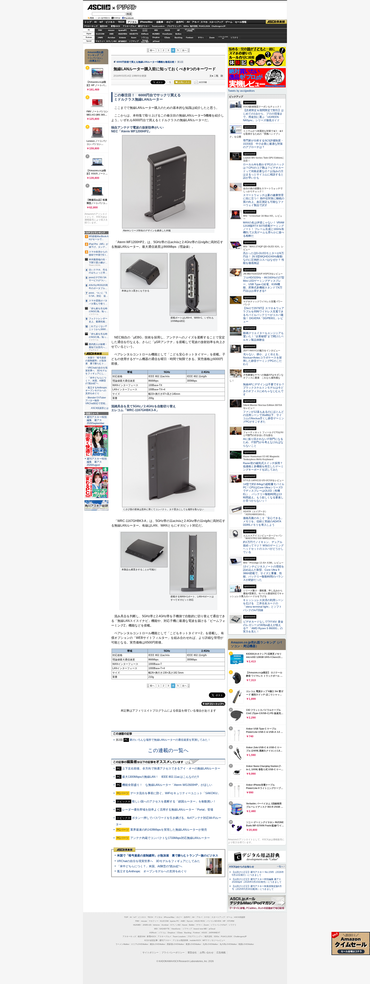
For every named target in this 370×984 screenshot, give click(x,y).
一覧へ (280, 866)
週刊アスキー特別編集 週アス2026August (97, 461)
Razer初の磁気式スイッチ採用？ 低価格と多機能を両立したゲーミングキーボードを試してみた (264, 466)
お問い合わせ (207, 952)
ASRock (145, 34)
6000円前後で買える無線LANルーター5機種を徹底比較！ (147, 62)
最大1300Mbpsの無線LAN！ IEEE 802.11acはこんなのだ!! (160, 776)
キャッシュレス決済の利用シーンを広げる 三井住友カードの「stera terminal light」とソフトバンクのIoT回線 (263, 605)
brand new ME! (200, 929)
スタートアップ (216, 22)
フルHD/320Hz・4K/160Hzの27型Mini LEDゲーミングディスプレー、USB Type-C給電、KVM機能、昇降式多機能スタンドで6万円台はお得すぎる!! (263, 284)
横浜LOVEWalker (157, 944)
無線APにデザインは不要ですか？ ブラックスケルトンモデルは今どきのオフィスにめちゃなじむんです (265, 389)
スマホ (204, 22)
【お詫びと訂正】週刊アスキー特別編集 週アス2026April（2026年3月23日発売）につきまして (257, 880)
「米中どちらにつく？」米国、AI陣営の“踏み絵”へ (149, 866)
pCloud (156, 41)
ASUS (167, 30)
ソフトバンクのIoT (223, 37)
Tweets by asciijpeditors (241, 90)
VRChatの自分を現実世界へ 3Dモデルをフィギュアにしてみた (158, 861)
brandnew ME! (145, 41)
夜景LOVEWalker (193, 944)
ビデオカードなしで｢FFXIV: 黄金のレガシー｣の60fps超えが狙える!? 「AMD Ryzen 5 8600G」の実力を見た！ (263, 626)
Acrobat (111, 37)
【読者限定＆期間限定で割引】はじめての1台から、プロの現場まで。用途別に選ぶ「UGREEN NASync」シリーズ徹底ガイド (263, 115)
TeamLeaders (158, 26)
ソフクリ (234, 37)
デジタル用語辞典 (180, 940)
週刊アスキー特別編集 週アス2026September (97, 420)
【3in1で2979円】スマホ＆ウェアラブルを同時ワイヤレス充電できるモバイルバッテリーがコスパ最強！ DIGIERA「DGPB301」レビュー (263, 315)
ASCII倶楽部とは (99, 408)
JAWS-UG (147, 925)
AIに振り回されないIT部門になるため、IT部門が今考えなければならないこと (263, 442)
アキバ (195, 22)
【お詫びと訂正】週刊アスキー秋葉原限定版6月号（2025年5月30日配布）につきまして (257, 887)
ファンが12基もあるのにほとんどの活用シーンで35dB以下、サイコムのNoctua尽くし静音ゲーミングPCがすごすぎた (263, 416)
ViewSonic (167, 34)
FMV (100, 30)
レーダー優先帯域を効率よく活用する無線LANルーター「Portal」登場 (167, 809)
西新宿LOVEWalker (175, 944)
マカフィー (100, 41)
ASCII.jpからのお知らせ (241, 866)
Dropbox (156, 37)
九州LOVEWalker (210, 944)
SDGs (186, 26)
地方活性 (194, 26)
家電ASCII (115, 26)
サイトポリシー (150, 952)
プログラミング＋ (195, 936)
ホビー (169, 22)
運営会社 (192, 952)
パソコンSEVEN (145, 30)
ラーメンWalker (122, 944)
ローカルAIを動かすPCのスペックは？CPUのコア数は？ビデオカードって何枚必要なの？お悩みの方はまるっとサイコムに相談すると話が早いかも (263, 171)
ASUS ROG (122, 34)
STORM (230, 921)
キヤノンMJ (111, 41)
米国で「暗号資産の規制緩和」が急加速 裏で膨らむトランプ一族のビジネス (167, 855)
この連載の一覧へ (168, 750)
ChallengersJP (218, 26)
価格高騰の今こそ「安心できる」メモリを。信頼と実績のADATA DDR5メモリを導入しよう (263, 521)
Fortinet (189, 37)
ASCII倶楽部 (276, 22)
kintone (122, 37)
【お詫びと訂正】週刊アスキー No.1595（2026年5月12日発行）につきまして (258, 873)
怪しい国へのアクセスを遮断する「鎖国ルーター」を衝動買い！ (174, 801)
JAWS (100, 37)
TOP (126, 917)
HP (178, 30)
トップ (87, 22)
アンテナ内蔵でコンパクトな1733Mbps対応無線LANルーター (170, 837)
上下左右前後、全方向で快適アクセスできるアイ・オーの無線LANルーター (171, 768)
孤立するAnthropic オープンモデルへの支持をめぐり (152, 871)
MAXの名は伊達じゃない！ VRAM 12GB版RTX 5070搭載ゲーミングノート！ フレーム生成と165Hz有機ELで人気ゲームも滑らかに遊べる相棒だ (263, 229)
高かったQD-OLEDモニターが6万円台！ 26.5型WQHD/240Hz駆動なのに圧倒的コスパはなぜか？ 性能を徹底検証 (263, 258)
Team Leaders (179, 936)
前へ (152, 50)
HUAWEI (156, 34)
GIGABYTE (133, 34)
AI (95, 22)
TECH (121, 22)
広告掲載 (221, 952)
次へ (184, 50)
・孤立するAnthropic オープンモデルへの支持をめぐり (96, 390)
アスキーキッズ (91, 26)
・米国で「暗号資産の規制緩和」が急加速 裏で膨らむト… (95, 360)
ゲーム (228, 22)
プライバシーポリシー (173, 952)
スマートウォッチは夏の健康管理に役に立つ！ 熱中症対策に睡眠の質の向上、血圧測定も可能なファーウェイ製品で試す (263, 200)
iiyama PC (174, 921)
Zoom (211, 37)
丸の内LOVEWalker (228, 944)
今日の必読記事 (151, 940)
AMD (111, 34)
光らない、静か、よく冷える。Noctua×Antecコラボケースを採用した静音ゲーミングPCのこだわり (262, 359)
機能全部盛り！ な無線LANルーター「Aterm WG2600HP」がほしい (167, 784)
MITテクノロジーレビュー (214, 940)
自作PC (180, 22)
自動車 (159, 22)
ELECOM (100, 34)
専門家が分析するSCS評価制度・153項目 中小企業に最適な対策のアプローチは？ (263, 144)
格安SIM (103, 26)
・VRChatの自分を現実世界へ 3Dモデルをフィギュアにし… (96, 370)
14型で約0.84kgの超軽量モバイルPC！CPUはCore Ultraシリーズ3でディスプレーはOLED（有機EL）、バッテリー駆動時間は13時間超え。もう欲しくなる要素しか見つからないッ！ (263, 492)
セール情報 (240, 22)
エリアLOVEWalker (139, 944)
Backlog (178, 37)
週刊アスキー (144, 26)
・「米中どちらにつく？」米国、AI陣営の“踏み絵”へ (95, 380)
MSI (156, 30)
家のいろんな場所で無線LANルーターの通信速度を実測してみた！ (170, 739)
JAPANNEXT (122, 41)
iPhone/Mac (146, 22)
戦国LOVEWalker (246, 944)
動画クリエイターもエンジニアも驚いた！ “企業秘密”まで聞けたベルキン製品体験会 (263, 336)
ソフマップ (134, 41)
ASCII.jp (98, 7)
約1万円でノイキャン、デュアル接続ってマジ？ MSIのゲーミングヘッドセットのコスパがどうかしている (263, 547)
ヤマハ (201, 37)
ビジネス (110, 22)
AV (188, 22)
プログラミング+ (174, 26)
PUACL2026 (204, 26)
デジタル (124, 7)
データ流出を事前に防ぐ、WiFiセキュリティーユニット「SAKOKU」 (175, 793)
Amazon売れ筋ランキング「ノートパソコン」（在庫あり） (95, 56)
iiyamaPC (122, 30)
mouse (111, 30)
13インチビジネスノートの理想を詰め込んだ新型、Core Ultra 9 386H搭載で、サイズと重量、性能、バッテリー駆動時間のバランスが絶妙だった (263, 573)
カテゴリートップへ (213, 704)
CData (167, 37)
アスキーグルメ (129, 26)
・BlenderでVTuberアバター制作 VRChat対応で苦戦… (96, 400)
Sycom (133, 30)
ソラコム (145, 37)
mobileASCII (195, 940)
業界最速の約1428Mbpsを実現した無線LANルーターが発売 (168, 829)
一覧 (169, 82)
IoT (101, 22)
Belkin (178, 34)
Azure (133, 37)
